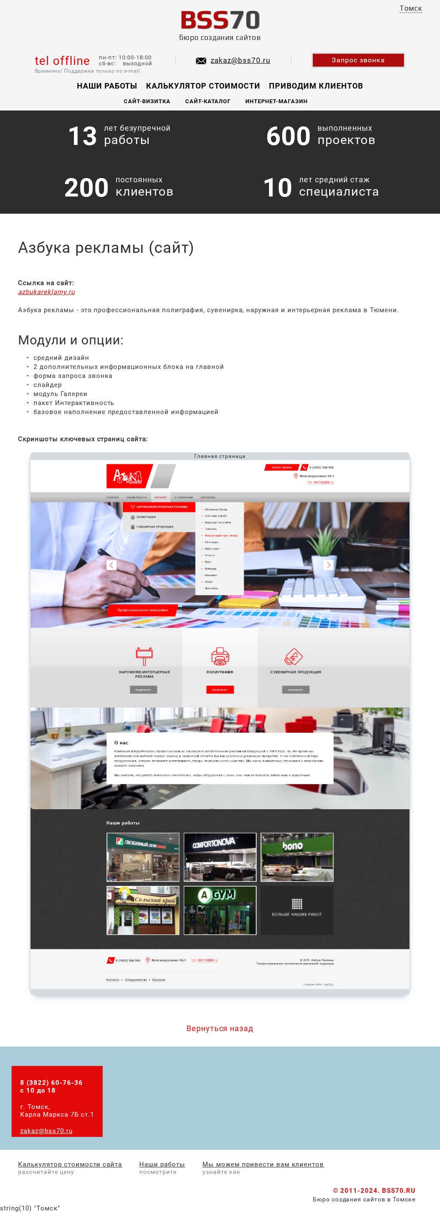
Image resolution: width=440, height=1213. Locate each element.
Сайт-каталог (208, 101)
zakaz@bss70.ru (240, 60)
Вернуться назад (220, 1028)
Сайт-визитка (147, 101)
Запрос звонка (358, 60)
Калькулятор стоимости (203, 85)
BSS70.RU (399, 1191)
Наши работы (107, 85)
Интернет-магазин (276, 101)
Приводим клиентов (316, 85)
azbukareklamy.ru (46, 292)
